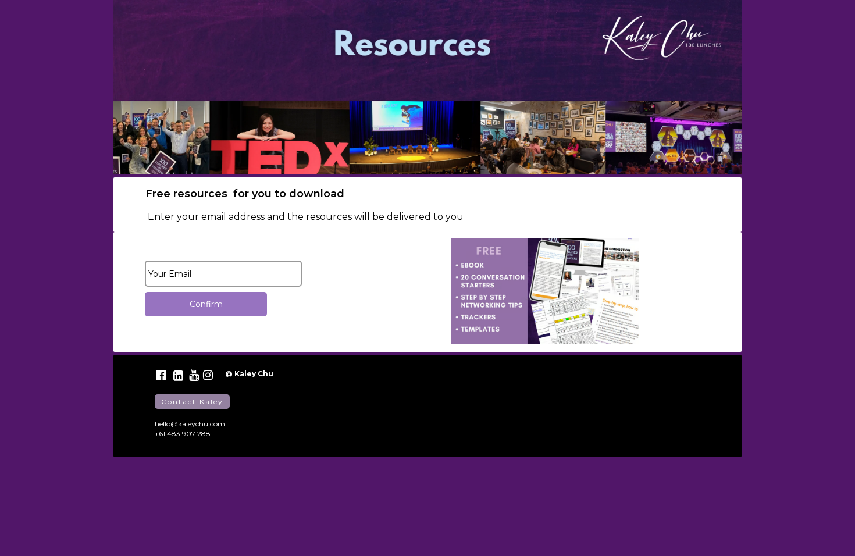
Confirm (206, 304)
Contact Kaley (192, 401)
